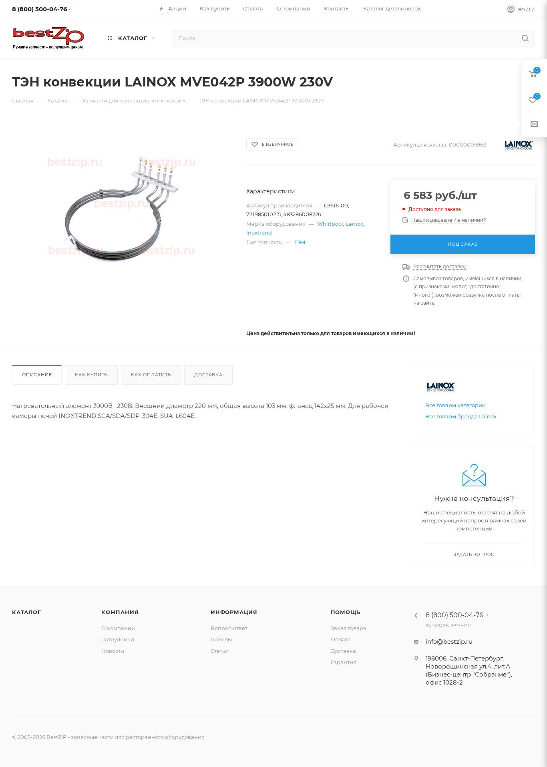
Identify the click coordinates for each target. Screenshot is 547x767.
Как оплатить (151, 374)
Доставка (208, 374)
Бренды (221, 639)
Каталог (26, 612)
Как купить (91, 374)
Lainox (354, 224)
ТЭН (300, 242)
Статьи (220, 651)
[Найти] (525, 38)
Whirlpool (330, 224)
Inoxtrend (259, 232)
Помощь (346, 612)
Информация (234, 612)
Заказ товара (348, 628)
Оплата (341, 639)
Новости (112, 651)
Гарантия (343, 662)
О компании (118, 628)
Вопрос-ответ (229, 628)
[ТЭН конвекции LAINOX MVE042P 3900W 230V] (122, 204)
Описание (37, 374)
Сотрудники (117, 639)
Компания (120, 612)
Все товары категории (455, 405)
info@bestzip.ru (449, 641)
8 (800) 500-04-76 (39, 9)
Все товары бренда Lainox (461, 416)
